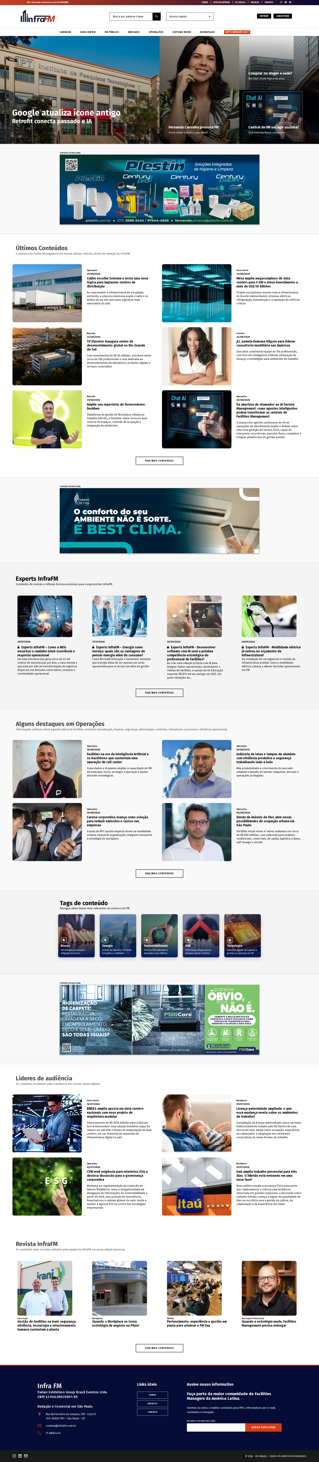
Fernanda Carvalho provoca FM (194, 127)
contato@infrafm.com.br (61, 1425)
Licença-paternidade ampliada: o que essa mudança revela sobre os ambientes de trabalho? (267, 1112)
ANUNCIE (255, 2)
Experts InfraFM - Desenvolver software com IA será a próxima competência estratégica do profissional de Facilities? (191, 653)
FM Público (112, 32)
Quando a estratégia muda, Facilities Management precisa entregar (269, 1323)
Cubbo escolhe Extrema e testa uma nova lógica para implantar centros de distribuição (117, 282)
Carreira (65, 32)
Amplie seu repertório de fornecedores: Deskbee (116, 406)
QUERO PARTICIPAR (263, 1427)
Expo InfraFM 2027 (237, 32)
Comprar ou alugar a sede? (270, 73)
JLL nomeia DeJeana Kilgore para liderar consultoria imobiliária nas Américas (265, 343)
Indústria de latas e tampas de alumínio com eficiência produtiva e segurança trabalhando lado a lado (266, 758)
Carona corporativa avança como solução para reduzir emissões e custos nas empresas (117, 821)
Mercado (134, 32)
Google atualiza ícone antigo (66, 113)
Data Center (88, 32)
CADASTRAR (282, 16)
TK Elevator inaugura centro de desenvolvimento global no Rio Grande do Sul (116, 345)
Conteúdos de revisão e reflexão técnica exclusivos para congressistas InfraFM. (64, 584)
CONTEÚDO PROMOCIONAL (70, 153)
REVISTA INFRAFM (221, 2)
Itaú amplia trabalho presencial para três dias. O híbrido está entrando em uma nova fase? (266, 1176)
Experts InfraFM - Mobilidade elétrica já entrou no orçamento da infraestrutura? (271, 651)
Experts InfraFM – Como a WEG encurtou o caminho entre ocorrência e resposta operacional (46, 651)
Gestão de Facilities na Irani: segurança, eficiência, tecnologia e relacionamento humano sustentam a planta (46, 1325)
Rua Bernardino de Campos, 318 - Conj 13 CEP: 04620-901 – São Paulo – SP (71, 1416)
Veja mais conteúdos (159, 692)
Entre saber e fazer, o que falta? (188, 132)
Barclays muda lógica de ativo (266, 78)
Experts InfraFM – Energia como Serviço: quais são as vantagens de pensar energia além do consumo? (118, 651)
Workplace (207, 32)
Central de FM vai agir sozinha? (273, 127)
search (157, 16)
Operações (156, 32)
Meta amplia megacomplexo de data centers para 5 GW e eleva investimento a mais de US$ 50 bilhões (267, 282)
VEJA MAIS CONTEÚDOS (159, 460)
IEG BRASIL (240, 2)
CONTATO (269, 2)
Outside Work (182, 32)
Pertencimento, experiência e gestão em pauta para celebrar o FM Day (197, 1323)
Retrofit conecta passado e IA (52, 121)
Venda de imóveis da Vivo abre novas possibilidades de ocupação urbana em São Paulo (265, 821)
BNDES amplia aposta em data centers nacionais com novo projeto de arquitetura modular (115, 1112)
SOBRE (205, 2)
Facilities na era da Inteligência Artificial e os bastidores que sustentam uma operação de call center (118, 758)
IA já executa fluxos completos (266, 132)
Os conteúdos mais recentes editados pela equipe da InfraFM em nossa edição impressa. (70, 1249)
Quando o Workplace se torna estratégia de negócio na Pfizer (115, 1323)
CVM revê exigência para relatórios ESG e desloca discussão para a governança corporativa (117, 1176)
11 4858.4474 (53, 1433)
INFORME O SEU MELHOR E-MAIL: (201, 1421)
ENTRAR (264, 16)
